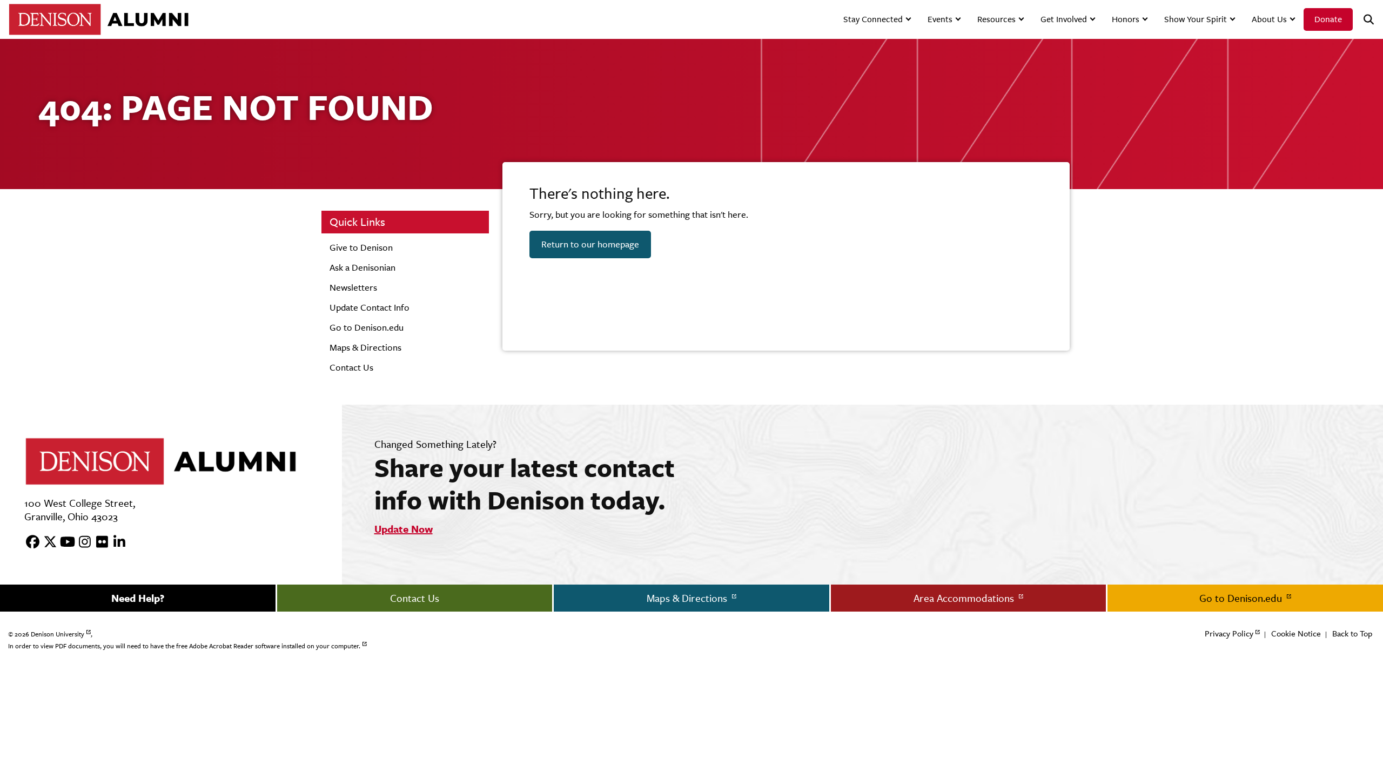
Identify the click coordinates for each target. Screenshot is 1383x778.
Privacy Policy (1229, 633)
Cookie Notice (1296, 633)
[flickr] (98, 542)
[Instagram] (81, 542)
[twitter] (46, 542)
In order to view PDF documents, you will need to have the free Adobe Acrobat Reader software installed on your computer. (184, 646)
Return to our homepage (590, 244)
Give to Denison (361, 247)
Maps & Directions (365, 347)
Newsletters (353, 287)
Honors (1125, 19)
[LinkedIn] (115, 542)
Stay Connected (873, 19)
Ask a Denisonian (362, 267)
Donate (1328, 19)
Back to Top (1352, 633)
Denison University (57, 634)
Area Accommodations (965, 598)
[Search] (1364, 20)
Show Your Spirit (1195, 19)
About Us (1269, 19)
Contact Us (351, 367)
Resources (996, 19)
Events (940, 19)
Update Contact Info (369, 307)
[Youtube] (64, 542)
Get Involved (1063, 19)
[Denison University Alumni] (98, 19)
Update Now (403, 529)
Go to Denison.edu (367, 327)
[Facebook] (29, 542)
